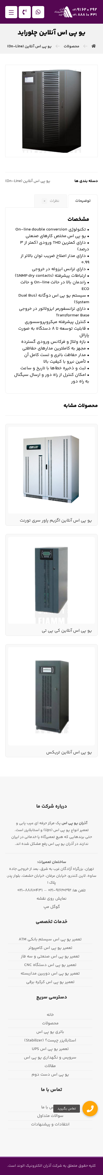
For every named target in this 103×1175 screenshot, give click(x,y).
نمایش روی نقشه (51, 899)
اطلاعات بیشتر (74, 442)
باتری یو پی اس (50, 1032)
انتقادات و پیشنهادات (50, 1124)
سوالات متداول (50, 1116)
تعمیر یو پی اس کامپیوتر (50, 948)
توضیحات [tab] (83, 201)
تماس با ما (50, 1107)
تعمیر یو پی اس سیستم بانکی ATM (50, 939)
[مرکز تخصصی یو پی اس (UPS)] (76, 12)
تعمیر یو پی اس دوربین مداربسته (50, 973)
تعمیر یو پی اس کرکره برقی (50, 982)
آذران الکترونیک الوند (33, 1166)
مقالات (50, 1066)
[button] (11, 12)
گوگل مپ (51, 907)
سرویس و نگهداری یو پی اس (50, 1057)
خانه (50, 1015)
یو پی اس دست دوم (50, 1074)
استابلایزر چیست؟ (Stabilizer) (50, 1040)
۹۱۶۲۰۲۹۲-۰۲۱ (59, 890)
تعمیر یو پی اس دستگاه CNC (50, 965)
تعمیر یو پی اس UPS (50, 1049)
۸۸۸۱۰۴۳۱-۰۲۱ (30, 890)
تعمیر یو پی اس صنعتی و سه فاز (50, 956)
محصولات (50, 1023)
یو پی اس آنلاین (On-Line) (27, 181)
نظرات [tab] (52, 201)
